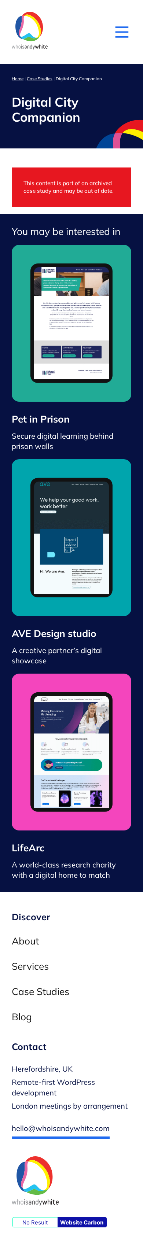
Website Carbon (81, 1222)
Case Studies (39, 78)
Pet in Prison (41, 419)
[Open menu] (122, 32)
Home (17, 78)
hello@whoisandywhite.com (61, 1128)
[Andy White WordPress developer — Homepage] (30, 32)
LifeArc (28, 848)
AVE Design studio (54, 634)
